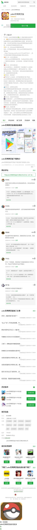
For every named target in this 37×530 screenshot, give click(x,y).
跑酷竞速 (9, 425)
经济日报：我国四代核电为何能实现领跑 (12, 378)
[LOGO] (4, 2)
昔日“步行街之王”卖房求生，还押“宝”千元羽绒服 (12, 371)
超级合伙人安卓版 (30, 478)
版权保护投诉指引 (18, 491)
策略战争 (28, 421)
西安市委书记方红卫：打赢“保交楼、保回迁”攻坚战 (12, 330)
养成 (27, 429)
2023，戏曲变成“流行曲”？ (9, 316)
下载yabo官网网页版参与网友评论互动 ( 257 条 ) (18, 175)
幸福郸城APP (6, 457)
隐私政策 (7, 438)
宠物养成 (20, 429)
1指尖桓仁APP (18, 457)
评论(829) (11, 120)
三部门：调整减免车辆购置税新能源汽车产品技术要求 (12, 344)
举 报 (1, 527)
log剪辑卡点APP (30, 457)
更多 (34, 170)
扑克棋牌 (9, 421)
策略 (15, 421)
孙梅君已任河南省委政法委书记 (11, 351)
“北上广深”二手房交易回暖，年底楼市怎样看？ (12, 323)
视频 (33, 120)
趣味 (8, 429)
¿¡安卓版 (6, 478)
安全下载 (25, 26)
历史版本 (27, 120)
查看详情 (31, 393)
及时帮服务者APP (19, 478)
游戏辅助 (20, 425)
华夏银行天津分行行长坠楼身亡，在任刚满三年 (12, 337)
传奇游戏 (20, 421)
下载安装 (22, 19)
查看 (6, 462)
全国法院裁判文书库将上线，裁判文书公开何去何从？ (12, 358)
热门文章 (19, 120)
